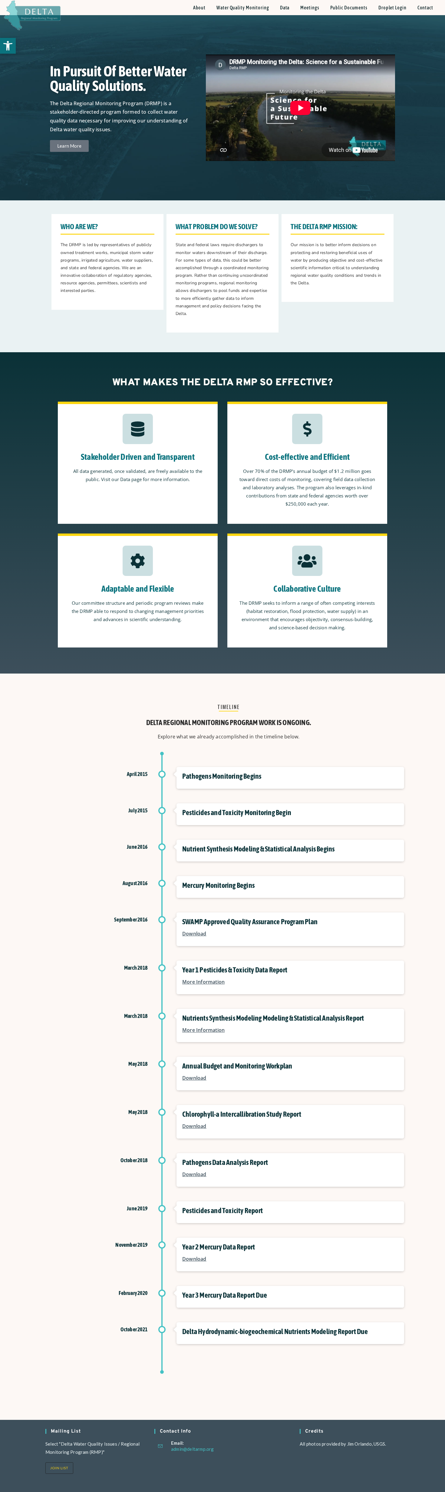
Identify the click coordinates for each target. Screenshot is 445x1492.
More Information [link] (203, 981)
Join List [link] (59, 1468)
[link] (8, 46)
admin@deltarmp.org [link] (192, 1449)
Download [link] (194, 933)
